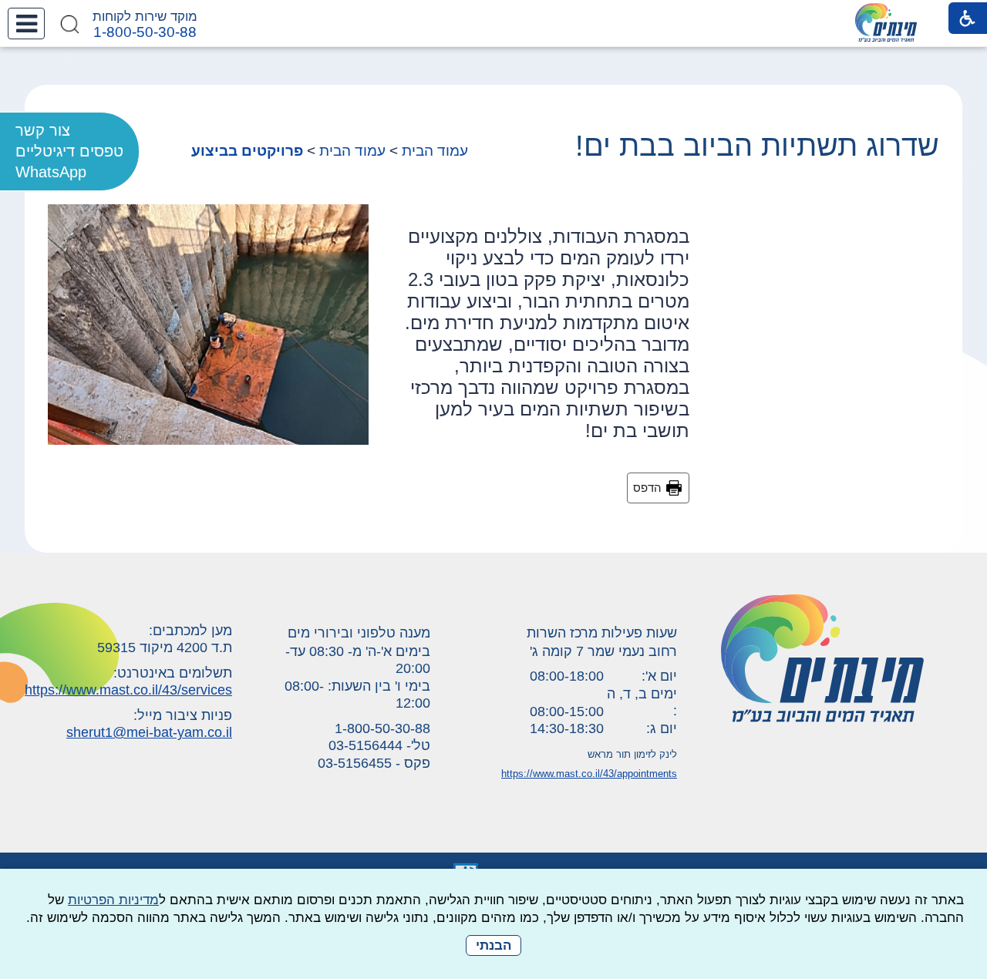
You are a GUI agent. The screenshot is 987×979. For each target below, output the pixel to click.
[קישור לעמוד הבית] (886, 22)
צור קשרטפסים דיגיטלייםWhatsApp (69, 151)
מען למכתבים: (190, 630)
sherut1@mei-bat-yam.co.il (149, 732)
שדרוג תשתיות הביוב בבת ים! (757, 146)
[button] (26, 23)
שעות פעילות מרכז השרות (602, 633)
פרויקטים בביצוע (247, 151)
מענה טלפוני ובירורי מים (359, 633)
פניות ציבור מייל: (182, 715)
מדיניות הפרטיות (113, 900)
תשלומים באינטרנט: (172, 673)
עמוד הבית (435, 151)
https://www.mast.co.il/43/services (128, 690)
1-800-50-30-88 (145, 32)
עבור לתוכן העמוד (493, 15)
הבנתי (493, 945)
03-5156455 (355, 763)
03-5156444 (365, 745)
